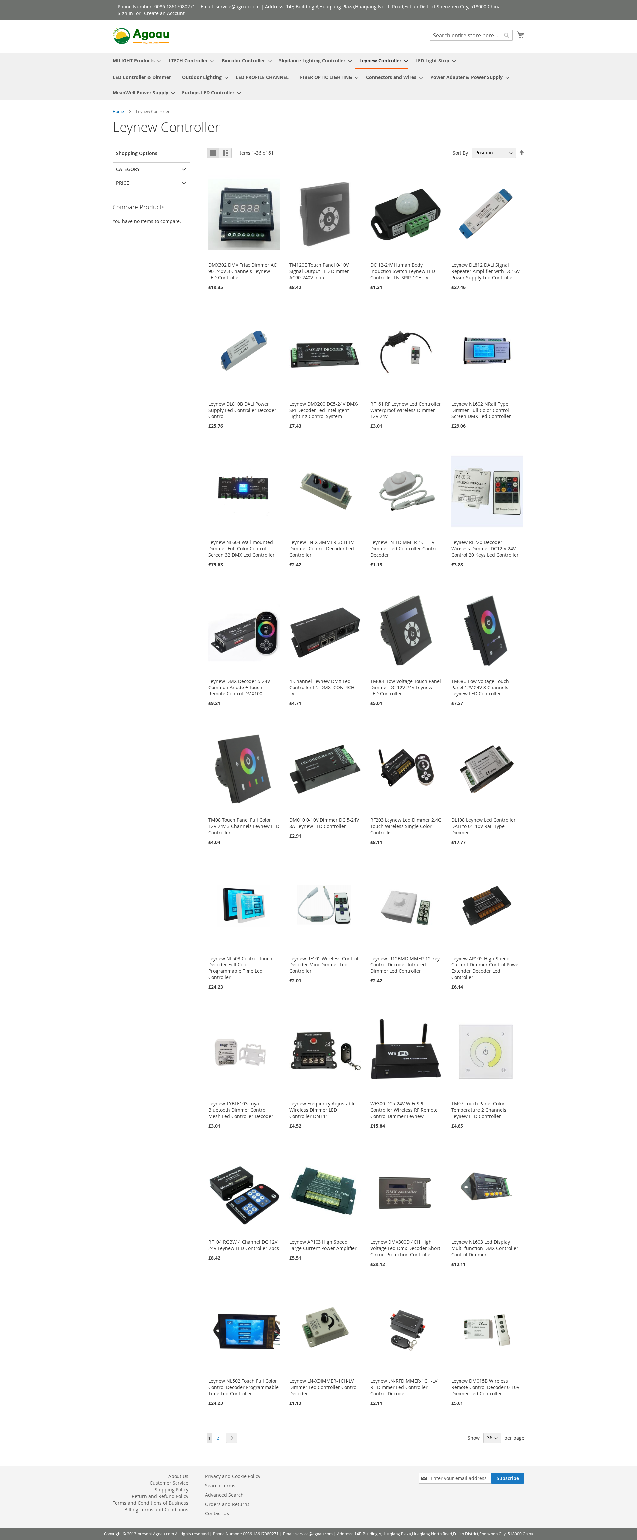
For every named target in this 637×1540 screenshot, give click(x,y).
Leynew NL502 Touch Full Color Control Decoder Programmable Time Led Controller (243, 1387)
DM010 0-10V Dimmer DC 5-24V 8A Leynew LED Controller (324, 823)
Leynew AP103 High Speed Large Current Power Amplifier (323, 1245)
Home (119, 111)
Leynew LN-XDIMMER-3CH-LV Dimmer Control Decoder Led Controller (321, 548)
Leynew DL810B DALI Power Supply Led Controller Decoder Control (242, 410)
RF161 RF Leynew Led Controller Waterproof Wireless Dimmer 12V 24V (405, 410)
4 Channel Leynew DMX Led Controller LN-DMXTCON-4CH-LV (322, 687)
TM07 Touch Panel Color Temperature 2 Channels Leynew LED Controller (478, 1109)
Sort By (460, 152)
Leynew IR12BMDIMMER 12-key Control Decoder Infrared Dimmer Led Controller (405, 964)
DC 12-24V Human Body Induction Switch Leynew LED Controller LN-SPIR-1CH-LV (402, 271)
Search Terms (220, 1485)
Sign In (125, 13)
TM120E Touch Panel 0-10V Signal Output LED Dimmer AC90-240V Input (319, 271)
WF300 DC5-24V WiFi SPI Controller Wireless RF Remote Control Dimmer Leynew (404, 1109)
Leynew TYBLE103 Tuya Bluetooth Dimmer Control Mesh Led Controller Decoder (240, 1109)
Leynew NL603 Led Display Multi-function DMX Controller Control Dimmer (484, 1248)
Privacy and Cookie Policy (232, 1476)
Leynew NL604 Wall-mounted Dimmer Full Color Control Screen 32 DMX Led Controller (241, 548)
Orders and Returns (227, 1504)
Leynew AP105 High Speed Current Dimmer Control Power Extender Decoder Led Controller (485, 967)
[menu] (318, 76)
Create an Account (164, 13)
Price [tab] (122, 183)
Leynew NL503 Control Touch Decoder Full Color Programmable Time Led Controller (240, 967)
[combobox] (471, 35)
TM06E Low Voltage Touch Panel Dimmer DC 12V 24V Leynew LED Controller (405, 687)
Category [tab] (128, 169)
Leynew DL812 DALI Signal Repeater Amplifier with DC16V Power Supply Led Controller (485, 271)
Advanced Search (224, 1495)
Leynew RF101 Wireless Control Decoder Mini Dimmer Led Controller (323, 964)
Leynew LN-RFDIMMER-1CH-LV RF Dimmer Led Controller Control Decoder (403, 1387)
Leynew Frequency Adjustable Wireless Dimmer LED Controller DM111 (322, 1109)
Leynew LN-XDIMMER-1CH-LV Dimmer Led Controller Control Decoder (323, 1387)
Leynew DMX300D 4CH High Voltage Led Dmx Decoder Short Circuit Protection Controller (405, 1248)
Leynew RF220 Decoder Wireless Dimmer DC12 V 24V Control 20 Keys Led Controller (485, 548)
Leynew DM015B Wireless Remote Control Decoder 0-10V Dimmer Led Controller (485, 1387)
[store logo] (141, 36)
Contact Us (217, 1513)
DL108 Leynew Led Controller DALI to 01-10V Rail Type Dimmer (483, 826)
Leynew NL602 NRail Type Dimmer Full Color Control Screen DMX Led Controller (481, 410)
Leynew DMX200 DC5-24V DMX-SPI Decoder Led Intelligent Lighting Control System (324, 410)
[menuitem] (135, 60)
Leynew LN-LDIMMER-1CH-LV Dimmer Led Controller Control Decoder (404, 548)
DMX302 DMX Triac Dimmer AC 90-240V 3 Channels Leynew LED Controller (242, 271)
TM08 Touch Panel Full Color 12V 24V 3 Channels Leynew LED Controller (243, 826)
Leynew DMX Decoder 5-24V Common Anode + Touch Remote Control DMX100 (239, 687)
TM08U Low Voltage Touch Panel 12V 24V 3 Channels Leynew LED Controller (480, 687)
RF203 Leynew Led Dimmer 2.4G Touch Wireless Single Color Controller (405, 826)
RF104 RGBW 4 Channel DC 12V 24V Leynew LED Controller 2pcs (243, 1245)
